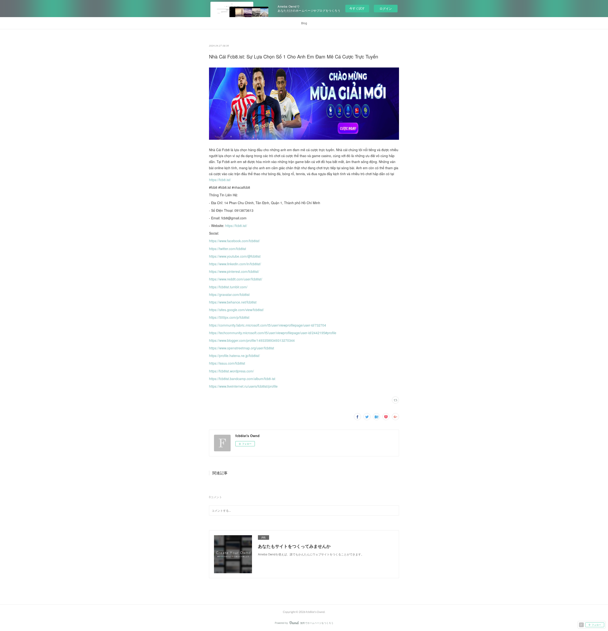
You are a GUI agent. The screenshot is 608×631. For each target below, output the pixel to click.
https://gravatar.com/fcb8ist (229, 294)
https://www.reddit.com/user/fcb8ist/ (235, 279)
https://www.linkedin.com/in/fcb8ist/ (235, 263)
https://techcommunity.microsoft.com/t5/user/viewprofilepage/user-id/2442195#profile (272, 332)
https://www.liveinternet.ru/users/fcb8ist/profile (243, 386)
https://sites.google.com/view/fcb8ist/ (236, 309)
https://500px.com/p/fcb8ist (229, 317)
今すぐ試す (357, 8)
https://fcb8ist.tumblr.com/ (228, 286)
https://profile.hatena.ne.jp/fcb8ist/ (234, 355)
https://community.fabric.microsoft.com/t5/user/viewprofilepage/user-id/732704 (267, 325)
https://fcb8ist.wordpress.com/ (231, 371)
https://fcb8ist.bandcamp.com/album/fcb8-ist (242, 378)
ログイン (386, 8)
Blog (304, 23)
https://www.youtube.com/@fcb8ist (235, 256)
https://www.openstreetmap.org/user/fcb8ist (241, 348)
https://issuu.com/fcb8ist (227, 363)
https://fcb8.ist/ (220, 179)
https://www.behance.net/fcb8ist (232, 302)
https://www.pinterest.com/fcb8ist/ (234, 271)
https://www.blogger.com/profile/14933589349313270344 (252, 340)
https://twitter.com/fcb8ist (227, 248)
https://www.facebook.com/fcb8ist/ (234, 240)
